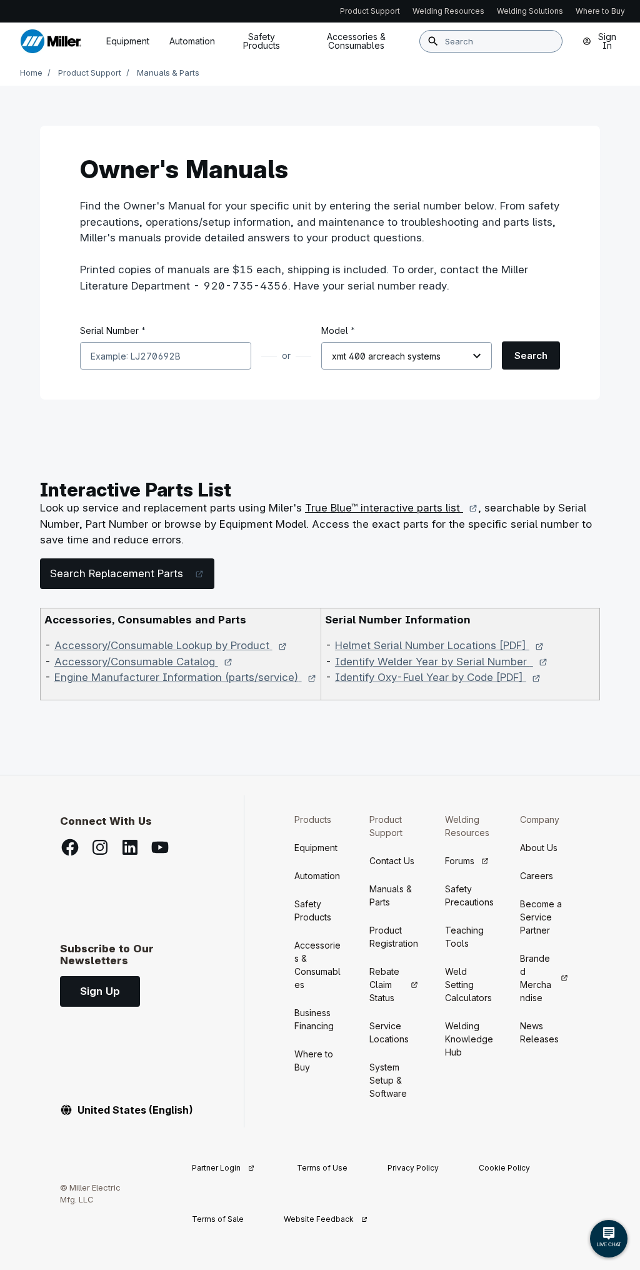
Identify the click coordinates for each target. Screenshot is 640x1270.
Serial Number (113, 330)
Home (31, 73)
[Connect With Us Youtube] (160, 847)
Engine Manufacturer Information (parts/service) (185, 677)
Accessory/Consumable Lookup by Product (171, 645)
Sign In (607, 41)
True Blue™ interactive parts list (391, 507)
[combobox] (490, 41)
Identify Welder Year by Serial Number (441, 661)
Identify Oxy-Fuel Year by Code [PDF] (438, 677)
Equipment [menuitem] (127, 41)
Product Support (89, 73)
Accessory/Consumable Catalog (143, 661)
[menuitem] (356, 41)
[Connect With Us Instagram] (100, 847)
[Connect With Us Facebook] (70, 847)
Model (338, 330)
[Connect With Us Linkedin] (130, 847)
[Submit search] (433, 41)
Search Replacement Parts (132, 573)
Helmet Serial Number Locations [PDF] (439, 645)
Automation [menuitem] (192, 41)
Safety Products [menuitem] (261, 41)
